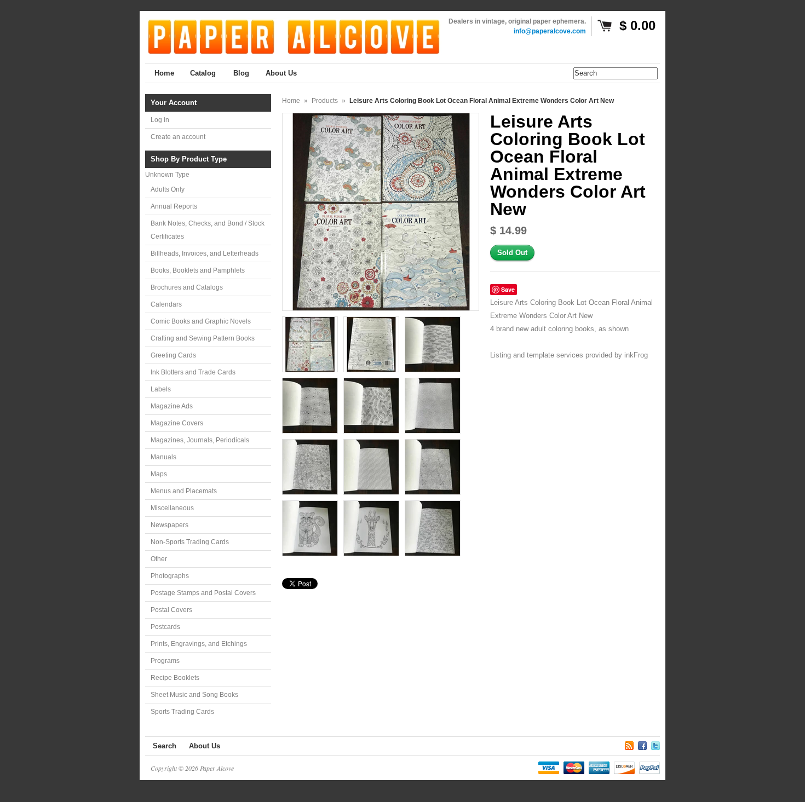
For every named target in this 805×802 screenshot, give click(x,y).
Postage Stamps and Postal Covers (203, 593)
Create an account (178, 137)
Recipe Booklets (175, 678)
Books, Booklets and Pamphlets (198, 270)
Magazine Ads (172, 406)
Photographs (170, 576)
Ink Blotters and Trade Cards (193, 372)
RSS (629, 744)
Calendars (166, 304)
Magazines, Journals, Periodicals (200, 440)
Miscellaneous (172, 508)
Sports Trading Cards (182, 712)
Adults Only (168, 189)
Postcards (165, 627)
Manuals (163, 457)
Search (164, 746)
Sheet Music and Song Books (194, 695)
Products (325, 101)
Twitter (655, 744)
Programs (165, 661)
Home (291, 101)
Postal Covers (171, 610)
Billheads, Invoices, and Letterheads (204, 253)
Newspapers (169, 525)
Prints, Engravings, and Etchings (199, 644)
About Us (204, 746)
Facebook (642, 744)
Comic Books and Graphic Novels (201, 321)
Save (508, 289)
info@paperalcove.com (550, 31)
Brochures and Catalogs (187, 287)
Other (159, 559)
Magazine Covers (177, 423)
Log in (160, 120)
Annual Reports (174, 206)
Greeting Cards (173, 355)
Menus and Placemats (184, 491)
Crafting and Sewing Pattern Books (203, 338)
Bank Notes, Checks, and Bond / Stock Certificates (207, 230)
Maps (159, 474)
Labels (161, 389)
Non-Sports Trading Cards (190, 542)
